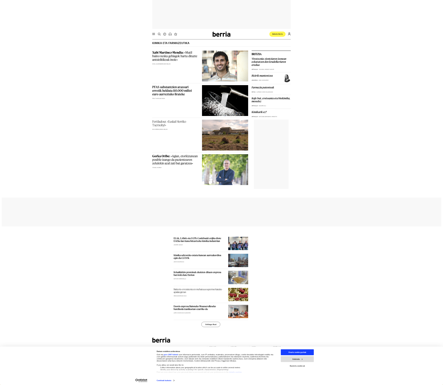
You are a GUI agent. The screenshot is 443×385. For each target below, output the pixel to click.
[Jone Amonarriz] (287, 78)
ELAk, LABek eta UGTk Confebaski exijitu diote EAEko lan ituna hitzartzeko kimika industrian (197, 239)
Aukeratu (296, 359)
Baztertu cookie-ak (297, 366)
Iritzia (257, 54)
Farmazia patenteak (263, 87)
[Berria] (161, 342)
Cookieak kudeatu (164, 380)
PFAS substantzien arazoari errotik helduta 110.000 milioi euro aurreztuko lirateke (172, 90)
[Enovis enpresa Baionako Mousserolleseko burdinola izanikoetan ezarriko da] (238, 311)
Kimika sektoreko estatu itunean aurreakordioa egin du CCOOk (197, 256)
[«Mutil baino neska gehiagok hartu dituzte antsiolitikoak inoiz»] (225, 66)
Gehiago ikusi (210, 324)
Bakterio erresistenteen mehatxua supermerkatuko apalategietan (198, 290)
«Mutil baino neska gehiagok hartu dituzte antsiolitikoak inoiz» (174, 56)
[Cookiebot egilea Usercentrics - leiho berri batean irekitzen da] (141, 380)
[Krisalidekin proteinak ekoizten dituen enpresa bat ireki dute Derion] (238, 277)
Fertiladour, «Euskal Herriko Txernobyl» (169, 123)
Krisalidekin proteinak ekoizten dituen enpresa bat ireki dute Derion (197, 273)
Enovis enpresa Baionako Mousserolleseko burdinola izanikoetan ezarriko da (195, 307)
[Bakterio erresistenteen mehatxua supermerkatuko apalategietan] (238, 294)
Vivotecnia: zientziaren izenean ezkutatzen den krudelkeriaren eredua (269, 61)
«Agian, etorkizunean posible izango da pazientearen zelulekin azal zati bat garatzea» (175, 159)
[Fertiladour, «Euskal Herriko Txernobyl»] (225, 135)
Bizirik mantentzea (262, 75)
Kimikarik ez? (259, 112)
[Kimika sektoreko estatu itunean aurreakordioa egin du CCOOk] (238, 260)
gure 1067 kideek (171, 355)
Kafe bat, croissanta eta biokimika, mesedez (271, 100)
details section (235, 372)
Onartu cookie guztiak (297, 352)
